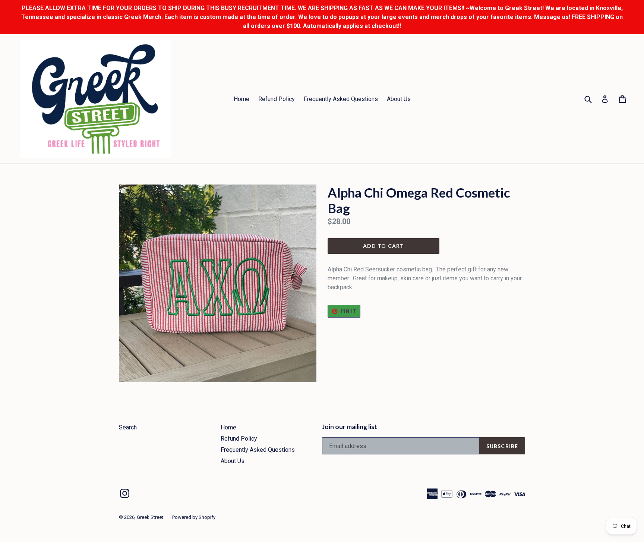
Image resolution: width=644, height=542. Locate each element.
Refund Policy (276, 99)
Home (241, 99)
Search (128, 427)
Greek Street (150, 517)
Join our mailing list (349, 427)
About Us (399, 99)
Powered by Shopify (193, 517)
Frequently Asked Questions (341, 99)
